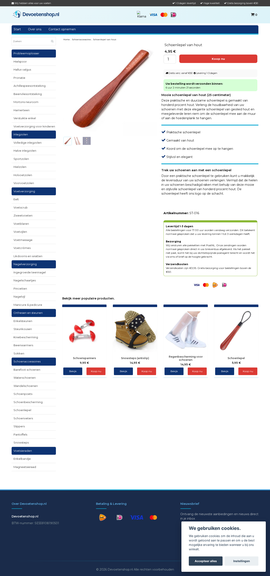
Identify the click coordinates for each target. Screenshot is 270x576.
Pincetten (20, 288)
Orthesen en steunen (28, 312)
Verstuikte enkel (25, 118)
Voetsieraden (23, 450)
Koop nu (197, 371)
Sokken (19, 353)
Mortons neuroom (26, 102)
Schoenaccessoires (27, 361)
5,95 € (236, 362)
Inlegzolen (21, 134)
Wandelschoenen (26, 386)
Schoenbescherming (28, 402)
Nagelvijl (19, 296)
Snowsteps (21, 442)
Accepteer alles (206, 561)
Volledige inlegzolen (28, 142)
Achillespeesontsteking (30, 85)
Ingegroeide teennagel (30, 272)
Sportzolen (21, 158)
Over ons (34, 29)
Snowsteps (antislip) (135, 358)
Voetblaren (21, 223)
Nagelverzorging (25, 264)
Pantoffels (20, 434)
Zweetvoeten (23, 215)
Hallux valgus (22, 69)
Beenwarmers (23, 345)
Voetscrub (21, 207)
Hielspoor (20, 61)
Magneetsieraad (25, 467)
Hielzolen (20, 166)
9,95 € (84, 362)
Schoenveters (23, 418)
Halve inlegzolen (25, 150)
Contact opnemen (62, 29)
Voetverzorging (24, 191)
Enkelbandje (22, 458)
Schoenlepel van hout (104, 39)
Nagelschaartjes (25, 280)
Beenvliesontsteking (28, 94)
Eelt (16, 199)
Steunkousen (23, 329)
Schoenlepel (22, 410)
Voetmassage (23, 240)
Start (17, 29)
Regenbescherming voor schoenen (186, 358)
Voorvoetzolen (24, 183)
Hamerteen (22, 110)
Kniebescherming (26, 337)
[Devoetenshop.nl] (36, 14)
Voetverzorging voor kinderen (34, 126)
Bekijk (73, 371)
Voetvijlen (20, 231)
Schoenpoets (23, 394)
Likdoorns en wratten (28, 256)
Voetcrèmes (22, 248)
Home (66, 39)
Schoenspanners (84, 358)
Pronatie (19, 77)
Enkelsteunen (23, 321)
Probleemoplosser (26, 53)
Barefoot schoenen (27, 369)
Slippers (19, 426)
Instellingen (241, 561)
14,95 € (135, 362)
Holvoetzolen (23, 175)
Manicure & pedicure (28, 304)
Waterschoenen (25, 377)
